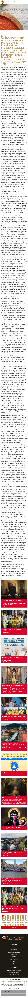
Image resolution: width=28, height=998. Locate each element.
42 (8, 924)
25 (13, 920)
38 (20, 922)
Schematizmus (14, 951)
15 (13, 918)
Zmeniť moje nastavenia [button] (14, 994)
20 (25, 918)
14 (10, 918)
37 (18, 922)
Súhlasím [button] (7, 991)
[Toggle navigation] (25, 2)
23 (8, 920)
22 (5, 920)
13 (7, 918)
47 (20, 924)
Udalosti (14, 956)
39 (23, 922)
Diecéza (14, 947)
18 (20, 918)
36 (15, 922)
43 (10, 924)
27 (18, 920)
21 (2, 920)
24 (10, 920)
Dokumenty (14, 954)
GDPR (14, 963)
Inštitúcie (14, 949)
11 (2, 918)
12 (5, 918)
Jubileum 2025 (14, 959)
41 (5, 924)
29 (23, 920)
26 (15, 920)
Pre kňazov (14, 958)
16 (15, 918)
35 (13, 922)
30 (25, 920)
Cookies (14, 961)
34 (10, 922)
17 (18, 918)
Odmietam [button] (20, 991)
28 (20, 920)
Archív (14, 927)
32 (5, 922)
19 (23, 918)
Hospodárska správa (14, 952)
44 (13, 924)
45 (15, 924)
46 (18, 924)
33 (8, 922)
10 (25, 915)
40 (25, 922)
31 (2, 922)
